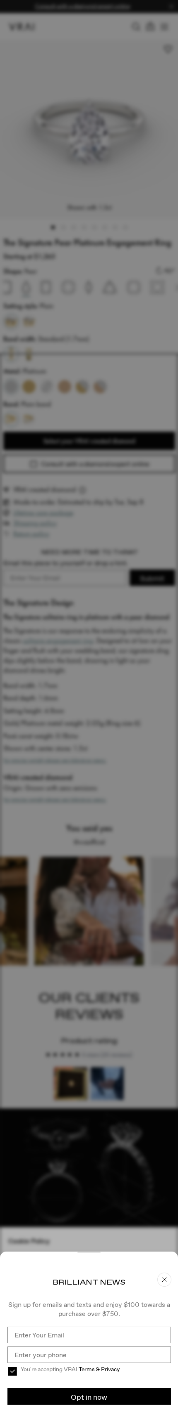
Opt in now (89, 1397)
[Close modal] (89, 707)
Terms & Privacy (99, 1369)
